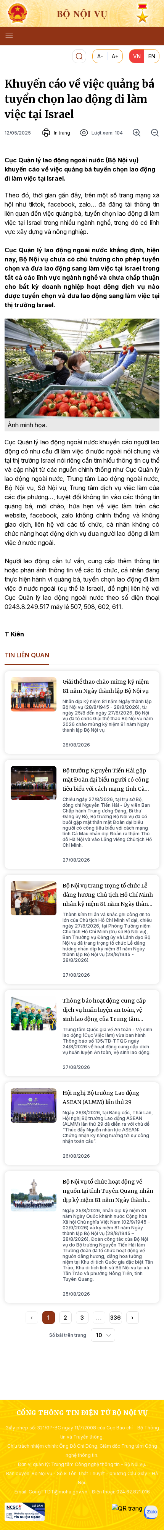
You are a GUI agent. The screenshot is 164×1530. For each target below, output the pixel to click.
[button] (132, 1317)
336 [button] (115, 1317)
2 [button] (65, 1317)
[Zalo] (150, 1512)
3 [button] (82, 1317)
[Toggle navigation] (9, 36)
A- (100, 56)
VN (137, 56)
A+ (115, 56)
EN (151, 56)
